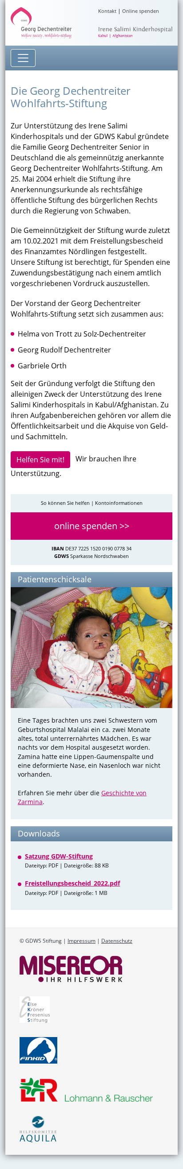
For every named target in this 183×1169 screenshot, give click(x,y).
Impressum (81, 940)
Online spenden (140, 11)
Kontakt (107, 11)
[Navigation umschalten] (23, 58)
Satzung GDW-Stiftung (59, 856)
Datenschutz (116, 940)
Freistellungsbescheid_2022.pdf (72, 883)
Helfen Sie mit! (40, 460)
